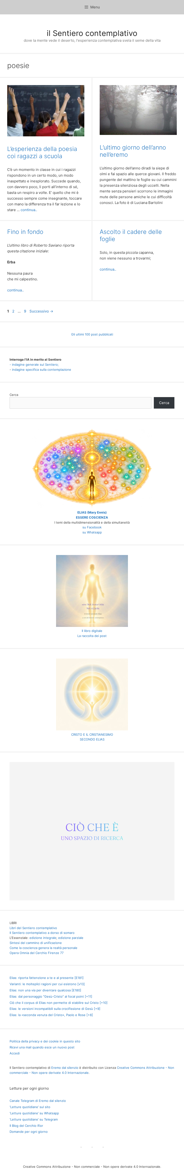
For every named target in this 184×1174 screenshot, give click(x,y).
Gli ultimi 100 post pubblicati (92, 334)
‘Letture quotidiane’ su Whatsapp (34, 1113)
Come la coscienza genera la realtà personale (43, 948)
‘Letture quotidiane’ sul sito (30, 1107)
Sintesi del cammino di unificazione (36, 943)
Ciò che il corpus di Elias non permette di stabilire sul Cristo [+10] (59, 1003)
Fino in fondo (25, 231)
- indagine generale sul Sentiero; (34, 364)
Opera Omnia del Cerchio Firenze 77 (36, 953)
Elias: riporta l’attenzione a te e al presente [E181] (47, 978)
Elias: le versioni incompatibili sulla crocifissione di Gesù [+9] (55, 1009)
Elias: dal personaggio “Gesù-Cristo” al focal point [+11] (51, 996)
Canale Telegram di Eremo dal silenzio (38, 1101)
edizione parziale (70, 938)
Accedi (15, 1053)
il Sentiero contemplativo (92, 33)
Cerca (14, 395)
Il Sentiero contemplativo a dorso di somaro (42, 933)
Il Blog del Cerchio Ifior (26, 1126)
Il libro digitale (92, 631)
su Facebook (92, 527)
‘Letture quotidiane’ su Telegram (34, 1119)
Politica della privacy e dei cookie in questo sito (45, 1041)
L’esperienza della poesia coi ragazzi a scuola (42, 152)
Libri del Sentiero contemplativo (33, 928)
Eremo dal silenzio (64, 1068)
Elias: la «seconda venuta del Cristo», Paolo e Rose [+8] (51, 1015)
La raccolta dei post (92, 636)
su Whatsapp (92, 532)
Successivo (41, 311)
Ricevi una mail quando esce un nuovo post (42, 1047)
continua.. (29, 210)
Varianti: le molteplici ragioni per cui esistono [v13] (47, 984)
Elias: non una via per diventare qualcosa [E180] (45, 990)
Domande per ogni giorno (29, 1132)
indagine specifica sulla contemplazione (41, 369)
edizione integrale (42, 938)
